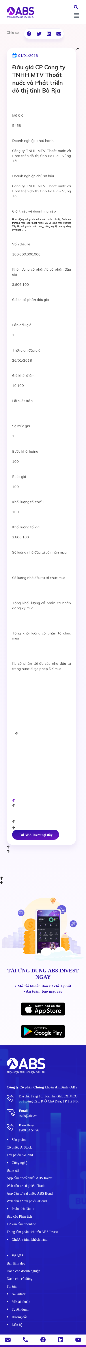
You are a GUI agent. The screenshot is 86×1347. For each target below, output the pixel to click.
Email (23, 1110)
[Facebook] (43, 1340)
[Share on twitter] (39, 34)
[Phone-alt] (25, 1340)
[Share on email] (59, 34)
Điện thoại (26, 1125)
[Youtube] (78, 1340)
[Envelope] (8, 1340)
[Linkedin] (61, 1340)
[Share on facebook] (29, 34)
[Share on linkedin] (49, 34)
